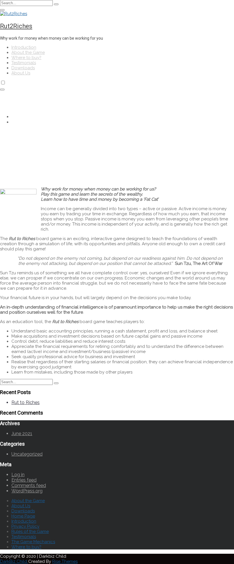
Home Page (23, 516)
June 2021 (21, 433)
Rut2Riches (16, 26)
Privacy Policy (25, 526)
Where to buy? (26, 57)
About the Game (28, 52)
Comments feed (28, 485)
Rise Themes (65, 561)
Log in (18, 474)
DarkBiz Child (14, 561)
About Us (20, 73)
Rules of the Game (30, 531)
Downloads (23, 67)
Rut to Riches (25, 402)
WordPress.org (27, 491)
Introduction (23, 47)
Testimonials (23, 62)
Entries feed (24, 480)
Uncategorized (27, 454)
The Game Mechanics (33, 541)
